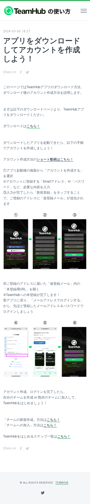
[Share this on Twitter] (27, 72)
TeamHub (61, 482)
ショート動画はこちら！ (55, 159)
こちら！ (33, 126)
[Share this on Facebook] (20, 72)
